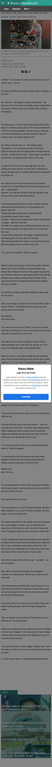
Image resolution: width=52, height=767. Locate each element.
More (26, 8)
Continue (26, 397)
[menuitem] (28, 9)
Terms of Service (33, 377)
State (6, 8)
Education (16, 8)
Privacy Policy (35, 380)
